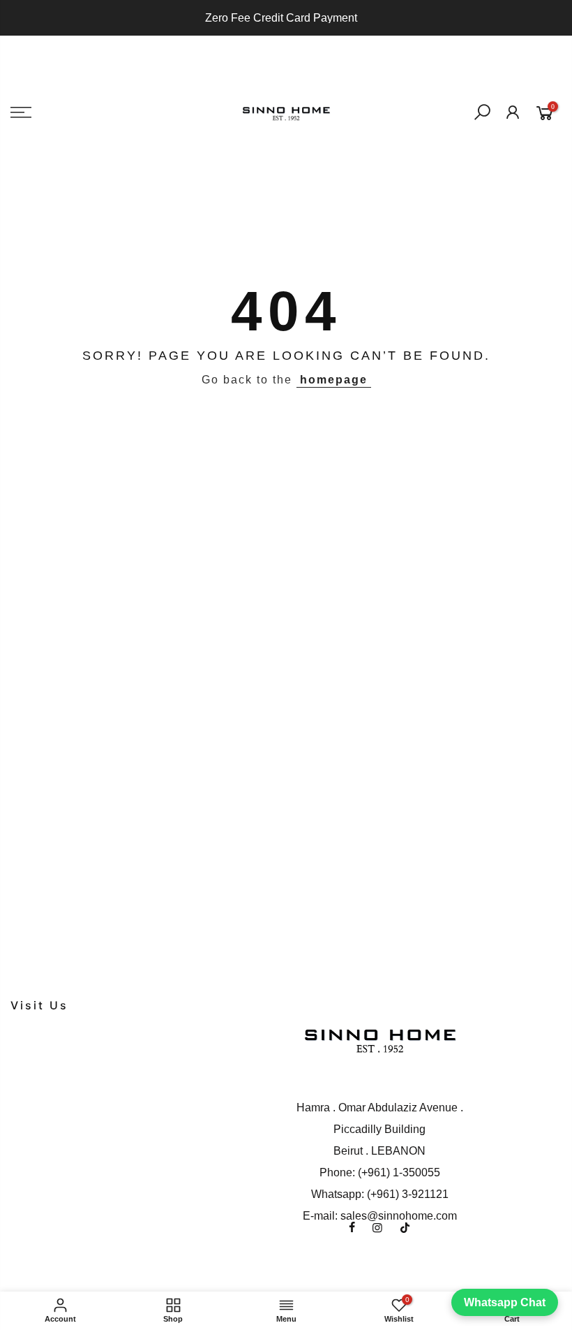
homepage (334, 380)
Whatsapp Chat (504, 1302)
